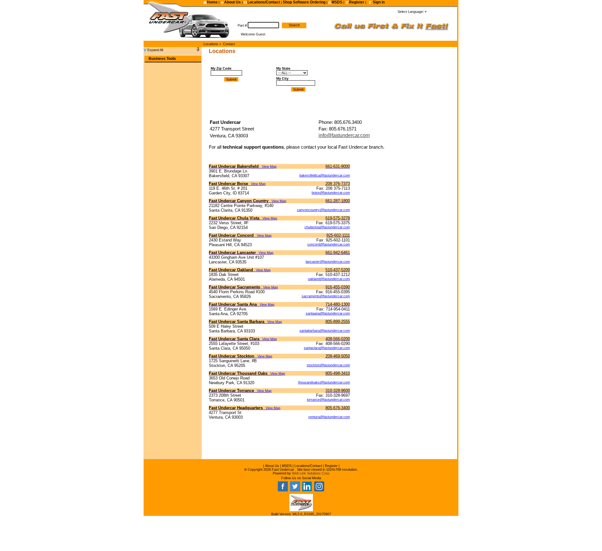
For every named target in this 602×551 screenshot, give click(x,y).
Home (212, 2)
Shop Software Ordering (304, 2)
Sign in (379, 2)
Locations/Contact (263, 2)
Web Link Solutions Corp (310, 473)
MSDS (336, 2)
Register (356, 2)
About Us (232, 2)
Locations (210, 44)
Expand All (154, 50)
